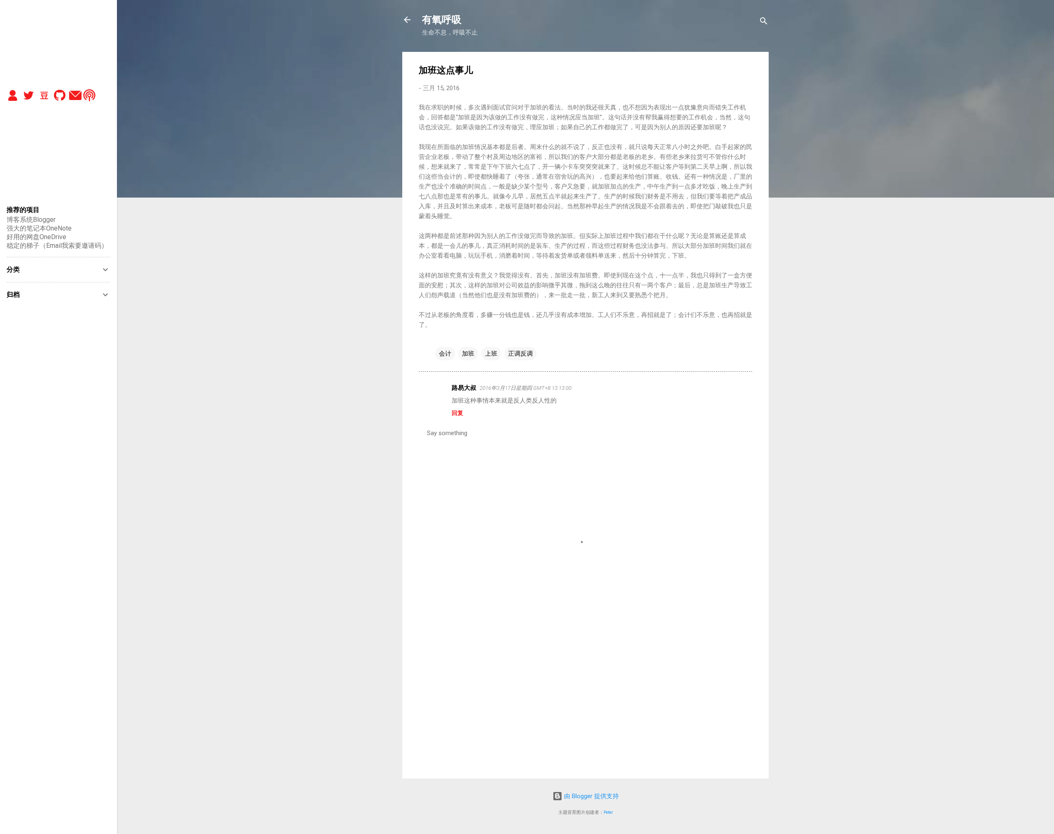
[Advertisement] (585, 701)
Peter (608, 812)
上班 (491, 353)
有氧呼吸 (442, 20)
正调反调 (520, 353)
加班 (468, 353)
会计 (445, 353)
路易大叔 (464, 387)
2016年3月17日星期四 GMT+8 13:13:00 (525, 388)
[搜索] (764, 22)
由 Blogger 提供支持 (590, 796)
